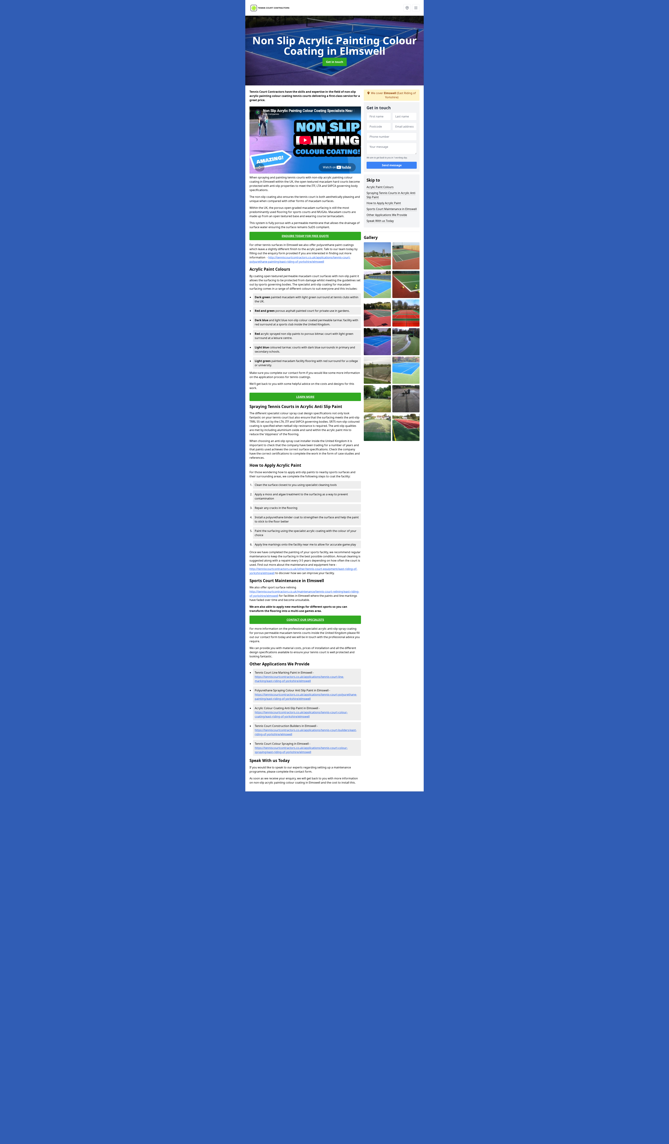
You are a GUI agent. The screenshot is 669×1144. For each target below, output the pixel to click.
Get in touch (334, 62)
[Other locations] (407, 8)
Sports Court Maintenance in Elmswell (392, 209)
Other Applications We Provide (387, 215)
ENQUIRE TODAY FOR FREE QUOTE (305, 236)
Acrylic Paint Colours (380, 187)
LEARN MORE (305, 397)
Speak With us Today (380, 221)
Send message (392, 165)
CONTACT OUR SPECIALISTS (305, 620)
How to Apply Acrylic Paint (384, 203)
